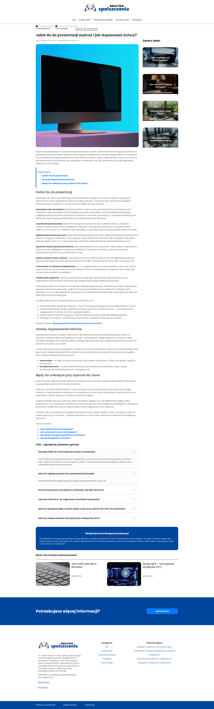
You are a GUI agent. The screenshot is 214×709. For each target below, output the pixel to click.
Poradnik (137, 19)
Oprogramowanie (103, 19)
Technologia (122, 19)
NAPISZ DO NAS (162, 611)
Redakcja (44, 682)
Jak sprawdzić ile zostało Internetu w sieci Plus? (77, 323)
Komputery (85, 19)
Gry (74, 19)
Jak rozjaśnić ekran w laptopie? (160, 85)
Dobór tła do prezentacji (55, 175)
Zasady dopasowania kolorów (58, 179)
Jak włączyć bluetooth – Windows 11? (154, 658)
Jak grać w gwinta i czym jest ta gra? (154, 646)
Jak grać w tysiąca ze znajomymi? (154, 662)
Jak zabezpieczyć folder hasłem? (160, 59)
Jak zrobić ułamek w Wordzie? (83, 565)
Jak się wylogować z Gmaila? (55, 438)
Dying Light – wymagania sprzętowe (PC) (158, 565)
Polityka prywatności (46, 704)
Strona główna (43, 28)
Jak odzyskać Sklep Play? (160, 112)
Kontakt (43, 687)
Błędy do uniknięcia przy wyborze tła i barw (64, 183)
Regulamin (90, 704)
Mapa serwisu (70, 704)
